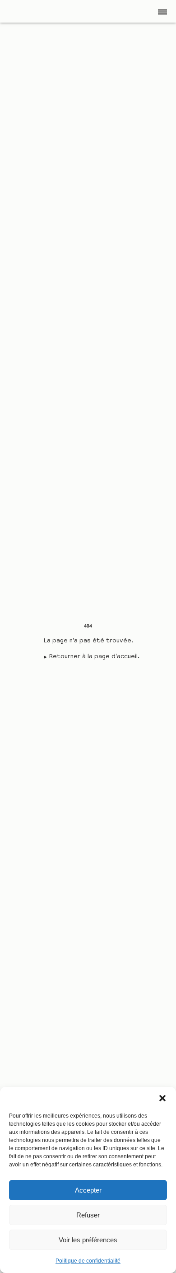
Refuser (88, 1215)
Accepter (88, 1190)
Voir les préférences (88, 1240)
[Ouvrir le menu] (162, 11)
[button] (162, 1098)
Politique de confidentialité (88, 1261)
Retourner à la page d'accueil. (94, 657)
